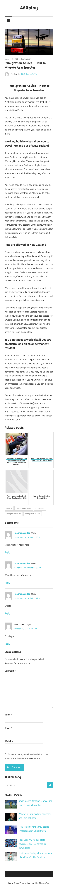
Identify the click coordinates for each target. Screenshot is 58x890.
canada (9, 508)
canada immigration (23, 508)
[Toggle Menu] (50, 874)
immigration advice (13, 513)
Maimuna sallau (22, 533)
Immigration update (32, 513)
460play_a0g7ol (29, 74)
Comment (10, 671)
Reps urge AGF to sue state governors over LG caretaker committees (32, 844)
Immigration (26, 58)
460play (29, 7)
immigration (39, 508)
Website (9, 741)
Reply (7, 552)
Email (8, 728)
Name (8, 714)
